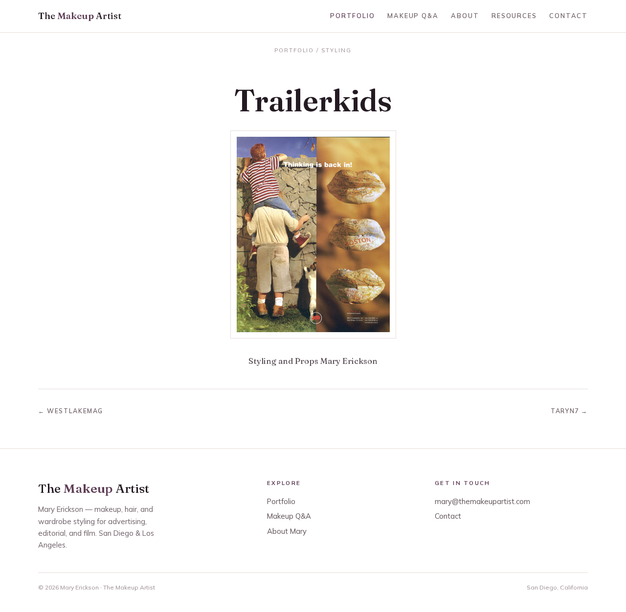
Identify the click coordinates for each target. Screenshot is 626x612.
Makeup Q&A (412, 16)
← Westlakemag (70, 411)
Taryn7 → (569, 411)
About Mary (287, 531)
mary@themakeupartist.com (482, 501)
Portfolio (352, 16)
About (465, 16)
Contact (568, 16)
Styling (336, 50)
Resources (514, 16)
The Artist (79, 15)
